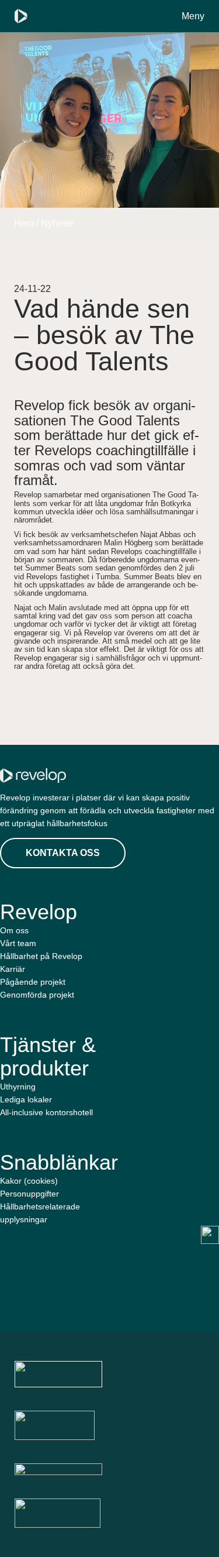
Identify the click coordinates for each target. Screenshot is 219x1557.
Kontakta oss (63, 853)
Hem (24, 223)
